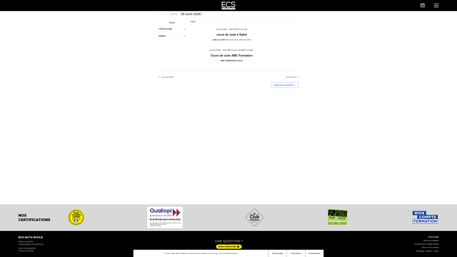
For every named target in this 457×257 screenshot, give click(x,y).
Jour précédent (167, 77)
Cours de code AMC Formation (232, 55)
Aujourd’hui (173, 14)
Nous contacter (227, 246)
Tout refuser (296, 253)
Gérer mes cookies (430, 247)
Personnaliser (314, 253)
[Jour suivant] (164, 13)
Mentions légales (431, 240)
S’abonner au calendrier (283, 85)
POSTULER (433, 237)
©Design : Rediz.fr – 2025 (428, 251)
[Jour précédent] (160, 13)
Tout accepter (277, 253)
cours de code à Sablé (232, 34)
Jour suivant (290, 77)
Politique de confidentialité (426, 244)
